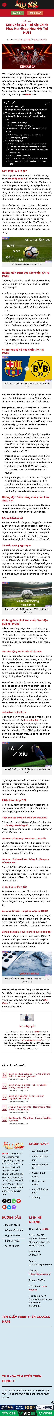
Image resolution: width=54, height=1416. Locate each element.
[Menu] (4, 5)
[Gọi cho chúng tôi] (14, 1201)
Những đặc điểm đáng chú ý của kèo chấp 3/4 (25, 118)
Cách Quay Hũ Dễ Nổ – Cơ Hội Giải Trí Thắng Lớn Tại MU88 (27, 1086)
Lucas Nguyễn (40, 40)
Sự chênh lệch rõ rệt (18, 122)
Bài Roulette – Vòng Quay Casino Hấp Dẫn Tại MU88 (30, 1119)
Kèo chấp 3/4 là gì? (14, 106)
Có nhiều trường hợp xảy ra (22, 125)
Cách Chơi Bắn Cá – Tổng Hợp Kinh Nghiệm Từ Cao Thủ (26, 1097)
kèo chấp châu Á (16, 178)
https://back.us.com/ (32, 1040)
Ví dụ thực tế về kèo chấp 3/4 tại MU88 (24, 113)
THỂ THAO (27, 21)
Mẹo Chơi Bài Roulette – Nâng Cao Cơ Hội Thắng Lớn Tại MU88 (30, 1108)
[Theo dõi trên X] (4, 1201)
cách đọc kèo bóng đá (16, 825)
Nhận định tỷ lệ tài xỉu (19, 138)
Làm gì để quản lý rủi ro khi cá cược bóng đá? (28, 162)
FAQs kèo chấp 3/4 (14, 140)
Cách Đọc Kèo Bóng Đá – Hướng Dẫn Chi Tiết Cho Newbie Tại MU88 (29, 1075)
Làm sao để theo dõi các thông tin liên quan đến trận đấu (29, 151)
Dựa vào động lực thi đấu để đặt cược (26, 135)
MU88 (28, 94)
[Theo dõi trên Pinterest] (18, 1201)
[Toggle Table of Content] (46, 102)
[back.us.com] (27, 4)
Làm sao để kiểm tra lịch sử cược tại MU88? (29, 158)
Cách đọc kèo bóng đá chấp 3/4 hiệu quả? (28, 144)
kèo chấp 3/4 (31, 720)
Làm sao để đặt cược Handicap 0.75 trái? (28, 147)
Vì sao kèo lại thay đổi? (20, 155)
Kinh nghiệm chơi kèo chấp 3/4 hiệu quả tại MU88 (26, 130)
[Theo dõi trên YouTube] (4, 1207)
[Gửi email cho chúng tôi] (9, 1201)
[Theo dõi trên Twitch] (14, 1207)
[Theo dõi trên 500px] (9, 1207)
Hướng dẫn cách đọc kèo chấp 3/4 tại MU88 (26, 109)
